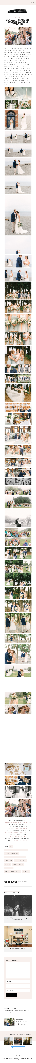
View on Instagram (18, 1048)
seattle (7, 864)
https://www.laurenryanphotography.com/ (18, 822)
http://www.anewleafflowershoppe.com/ (18, 832)
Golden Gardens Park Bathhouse (15, 857)
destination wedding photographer (16, 849)
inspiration (8, 860)
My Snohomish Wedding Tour (18, 948)
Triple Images (23, 1052)
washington (9, 868)
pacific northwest (20, 860)
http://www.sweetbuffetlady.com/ (18, 828)
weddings (26, 871)
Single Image (13, 1052)
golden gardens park (12, 853)
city (11, 846)
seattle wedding (18, 864)
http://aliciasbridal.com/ (21, 840)
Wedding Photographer (12, 871)
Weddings (18, 17)
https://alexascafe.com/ (18, 836)
